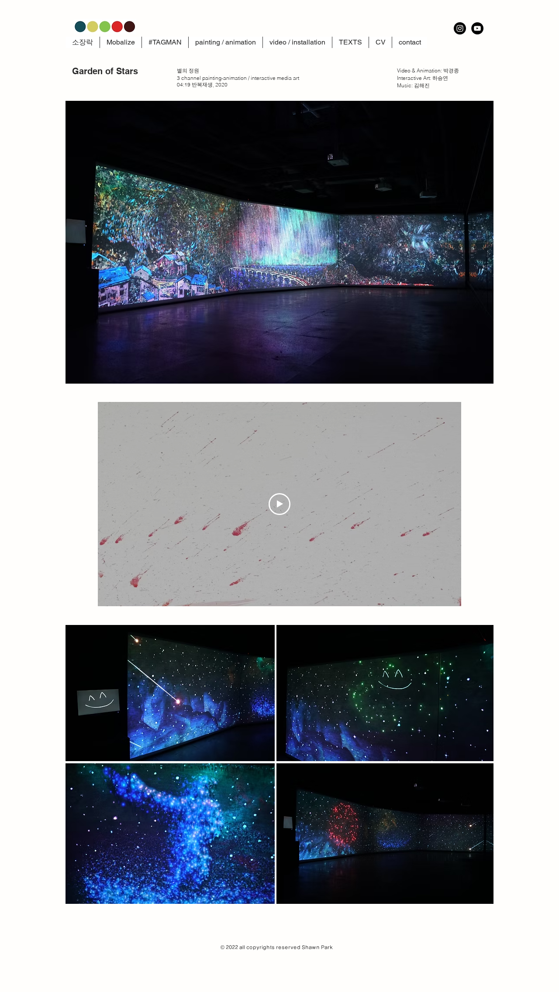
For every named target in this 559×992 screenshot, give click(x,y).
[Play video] (279, 504)
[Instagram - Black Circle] (460, 28)
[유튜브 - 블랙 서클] (477, 28)
